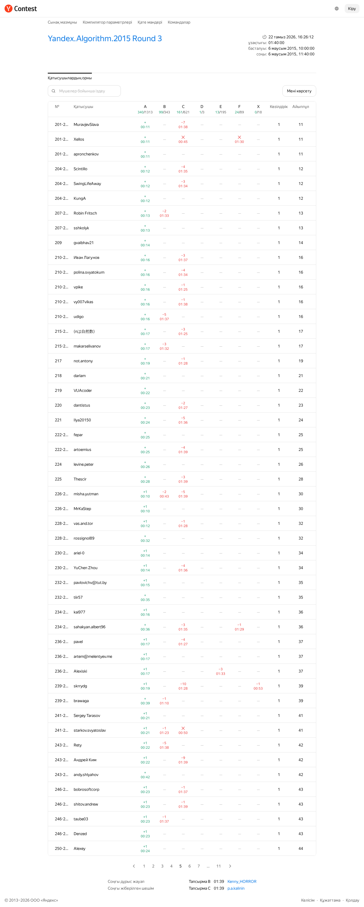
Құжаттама (330, 900)
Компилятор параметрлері (107, 22)
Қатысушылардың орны (70, 78)
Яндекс (49, 900)
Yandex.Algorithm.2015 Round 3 (105, 38)
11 (218, 866)
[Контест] (21, 9)
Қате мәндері (150, 22)
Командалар (179, 22)
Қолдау (352, 900)
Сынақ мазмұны (62, 22)
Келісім (308, 900)
